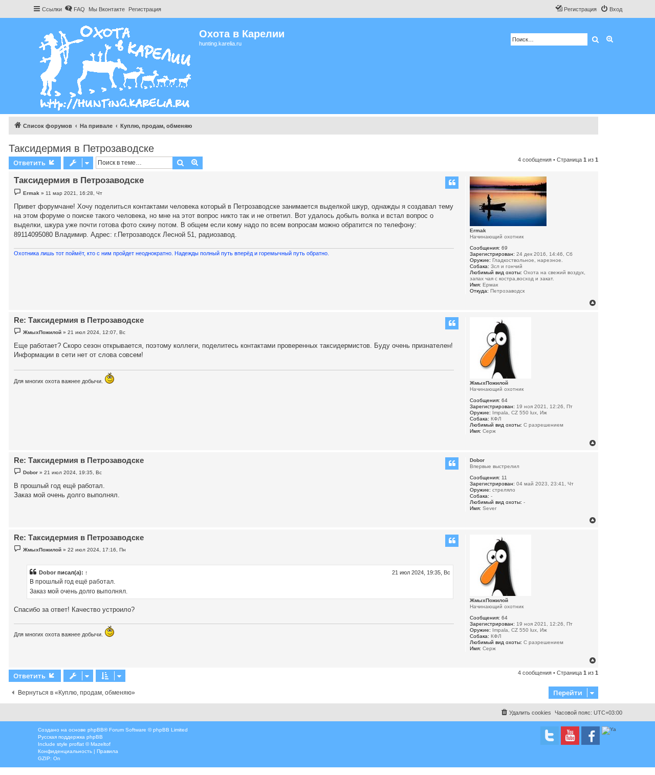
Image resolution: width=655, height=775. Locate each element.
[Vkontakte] (549, 735)
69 (504, 248)
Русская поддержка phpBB (70, 737)
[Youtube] (570, 735)
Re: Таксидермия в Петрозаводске (79, 320)
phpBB (96, 730)
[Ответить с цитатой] (451, 182)
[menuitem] (74, 9)
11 (504, 477)
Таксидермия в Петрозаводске (81, 148)
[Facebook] (590, 735)
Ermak (478, 230)
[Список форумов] (116, 66)
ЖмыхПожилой (489, 383)
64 (504, 400)
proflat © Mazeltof (90, 744)
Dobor (477, 460)
